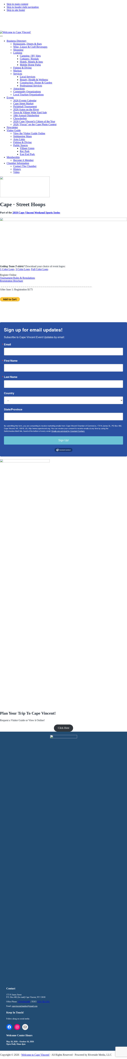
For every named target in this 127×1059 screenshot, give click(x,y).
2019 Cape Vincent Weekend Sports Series (36, 212)
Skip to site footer (16, 10)
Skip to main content (17, 4)
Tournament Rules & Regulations (17, 277)
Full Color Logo (39, 269)
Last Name (10, 377)
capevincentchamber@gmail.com (24, 1006)
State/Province (13, 409)
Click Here (63, 727)
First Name (11, 360)
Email (7, 344)
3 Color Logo (23, 269)
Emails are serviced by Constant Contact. (68, 431)
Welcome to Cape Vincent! (35, 1054)
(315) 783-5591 (88, 18)
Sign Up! (63, 440)
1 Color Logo (7, 269)
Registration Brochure (11, 280)
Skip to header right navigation (23, 7)
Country (9, 393)
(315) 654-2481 (61, 18)
